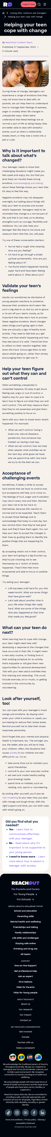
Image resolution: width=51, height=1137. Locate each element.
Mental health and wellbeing (25, 921)
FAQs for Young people (25, 992)
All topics (25, 954)
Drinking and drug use (25, 948)
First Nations (25, 982)
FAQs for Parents (26, 987)
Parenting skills (25, 916)
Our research (25, 1009)
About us (25, 1004)
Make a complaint (25, 1048)
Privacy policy (30, 1120)
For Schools (24, 899)
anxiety (13, 752)
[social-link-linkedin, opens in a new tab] (42, 1112)
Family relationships (25, 932)
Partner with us (25, 1042)
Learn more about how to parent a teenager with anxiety (27, 861)
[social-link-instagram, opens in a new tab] (17, 1112)
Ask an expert (25, 976)
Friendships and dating (25, 927)
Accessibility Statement (25, 1123)
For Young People (24, 894)
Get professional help (25, 971)
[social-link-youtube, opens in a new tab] (25, 1112)
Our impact (25, 1014)
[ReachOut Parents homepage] (3, 13)
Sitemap (41, 1120)
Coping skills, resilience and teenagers (28, 13)
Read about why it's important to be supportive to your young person (27, 847)
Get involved (25, 1031)
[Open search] (39, 4)
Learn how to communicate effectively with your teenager (24, 834)
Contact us (25, 1020)
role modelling (10, 797)
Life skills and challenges (25, 938)
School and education (25, 911)
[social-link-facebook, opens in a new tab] (34, 1112)
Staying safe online (25, 943)
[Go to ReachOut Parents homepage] (7, 4)
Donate (25, 1037)
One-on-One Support (25, 965)
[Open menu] (45, 4)
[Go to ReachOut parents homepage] (25, 883)
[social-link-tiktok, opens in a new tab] (8, 1112)
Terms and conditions (14, 1120)
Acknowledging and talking (28, 183)
